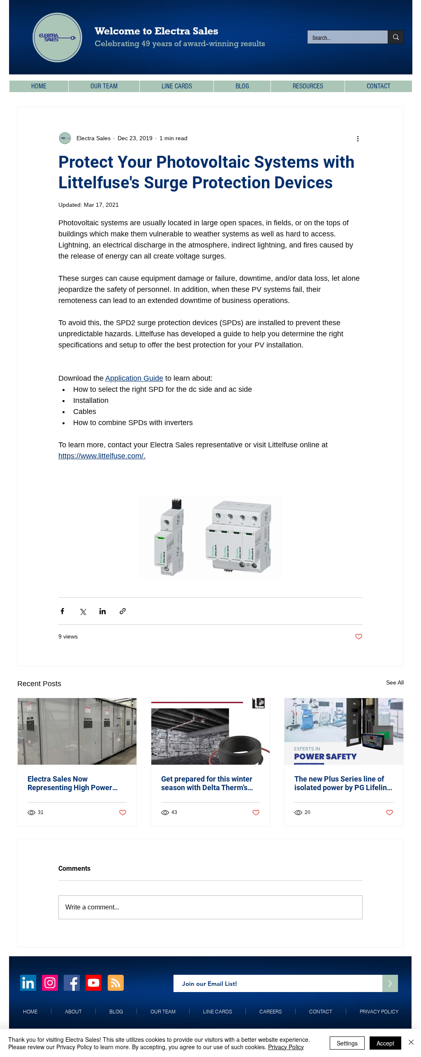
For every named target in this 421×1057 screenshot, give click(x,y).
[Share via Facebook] (62, 611)
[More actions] (358, 138)
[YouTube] (94, 983)
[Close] (411, 1043)
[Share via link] (123, 611)
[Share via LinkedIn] (102, 611)
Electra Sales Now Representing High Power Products (70, 783)
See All (395, 682)
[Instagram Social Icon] (50, 983)
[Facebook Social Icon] (72, 983)
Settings (347, 1043)
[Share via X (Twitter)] (82, 611)
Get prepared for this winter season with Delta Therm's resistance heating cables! (206, 783)
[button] (308, 86)
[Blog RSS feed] (116, 983)
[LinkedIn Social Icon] (28, 983)
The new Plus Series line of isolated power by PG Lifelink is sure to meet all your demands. (342, 783)
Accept (385, 1043)
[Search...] (396, 37)
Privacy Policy (286, 1047)
